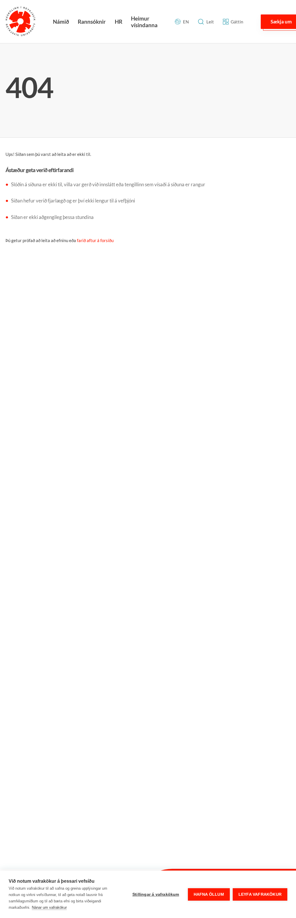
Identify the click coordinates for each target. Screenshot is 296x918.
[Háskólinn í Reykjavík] (20, 21)
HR (118, 21)
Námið (61, 21)
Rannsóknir (92, 21)
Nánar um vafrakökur (49, 907)
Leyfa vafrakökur (260, 894)
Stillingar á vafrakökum (155, 894)
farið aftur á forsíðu (95, 240)
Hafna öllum (209, 894)
